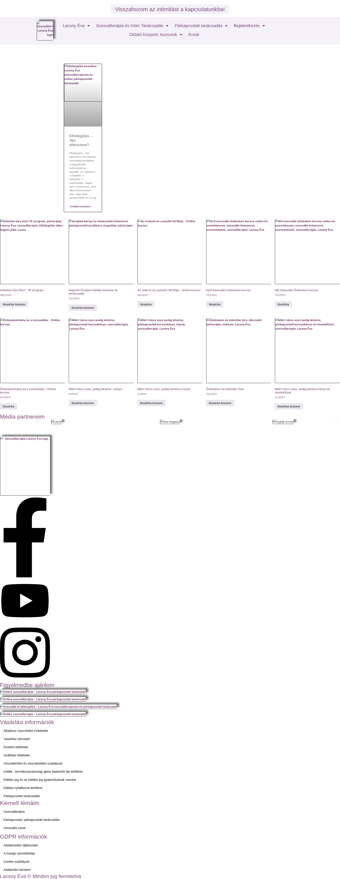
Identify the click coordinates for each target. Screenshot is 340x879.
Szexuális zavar (15, 828)
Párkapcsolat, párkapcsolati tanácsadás (32, 820)
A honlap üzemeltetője (19, 853)
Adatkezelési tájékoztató (21, 845)
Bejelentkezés (247, 25)
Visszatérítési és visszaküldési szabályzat (33, 763)
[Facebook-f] (25, 576)
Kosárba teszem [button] (14, 304)
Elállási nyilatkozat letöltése (23, 788)
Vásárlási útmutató (17, 739)
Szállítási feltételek (17, 755)
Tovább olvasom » (80, 206)
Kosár (193, 34)
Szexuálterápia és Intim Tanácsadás (129, 25)
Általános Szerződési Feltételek (26, 731)
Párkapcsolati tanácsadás (198, 25)
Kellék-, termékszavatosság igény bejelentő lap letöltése (43, 771)
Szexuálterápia (14, 811)
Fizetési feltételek (16, 747)
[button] (4, 423)
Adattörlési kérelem (17, 870)
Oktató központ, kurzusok (153, 34)
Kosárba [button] (146, 304)
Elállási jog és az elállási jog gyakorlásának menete (40, 780)
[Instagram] (25, 680)
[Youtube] (25, 622)
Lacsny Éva (74, 25)
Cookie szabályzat (16, 861)
